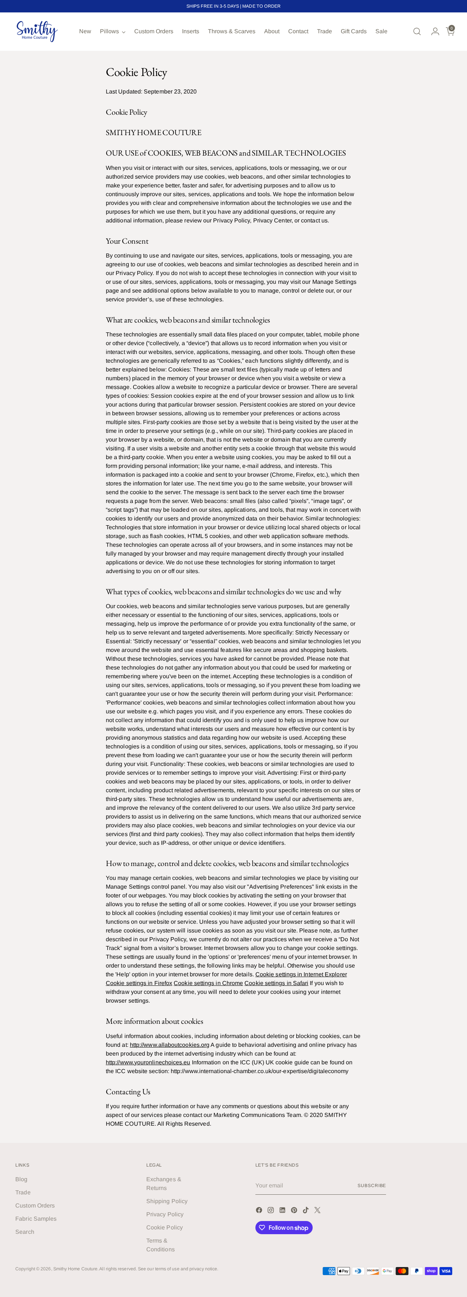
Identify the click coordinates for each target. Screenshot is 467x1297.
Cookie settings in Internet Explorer (301, 974)
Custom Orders (35, 1205)
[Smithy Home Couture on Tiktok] (306, 1211)
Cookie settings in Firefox (139, 983)
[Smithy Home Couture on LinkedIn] (283, 1211)
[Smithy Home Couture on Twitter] (318, 1211)
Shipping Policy (167, 1201)
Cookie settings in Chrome (208, 983)
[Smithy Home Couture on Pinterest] (294, 1211)
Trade (22, 1192)
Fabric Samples (36, 1219)
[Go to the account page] (432, 31)
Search (24, 1232)
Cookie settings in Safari (276, 983)
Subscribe (372, 1185)
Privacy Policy (165, 1214)
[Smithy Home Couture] (37, 31)
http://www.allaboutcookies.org (169, 1045)
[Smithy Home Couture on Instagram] (271, 1211)
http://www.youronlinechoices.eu (148, 1062)
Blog (21, 1179)
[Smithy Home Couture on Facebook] (259, 1211)
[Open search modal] (417, 31)
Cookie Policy (164, 1227)
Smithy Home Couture (75, 1268)
